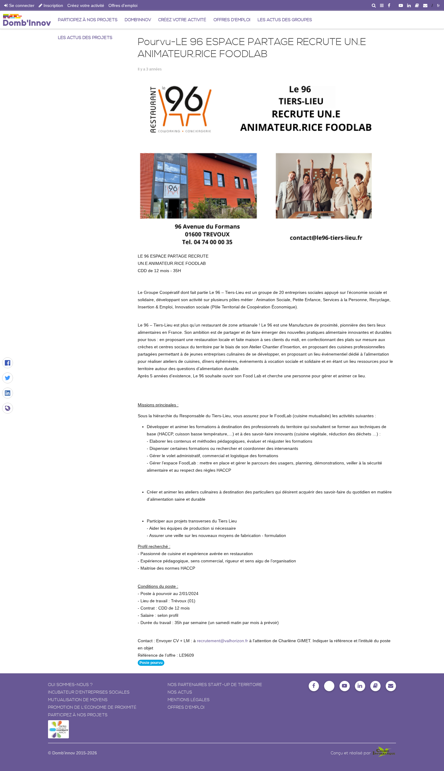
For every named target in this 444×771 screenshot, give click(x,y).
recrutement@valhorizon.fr (222, 640)
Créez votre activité (85, 5)
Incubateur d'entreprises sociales (89, 692)
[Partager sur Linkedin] (7, 393)
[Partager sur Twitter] (7, 377)
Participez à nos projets (78, 715)
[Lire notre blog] (417, 5)
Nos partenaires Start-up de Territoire (215, 685)
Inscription (52, 5)
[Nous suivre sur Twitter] (329, 686)
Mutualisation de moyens (78, 700)
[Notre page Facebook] (389, 5)
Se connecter (21, 5)
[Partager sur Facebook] (7, 362)
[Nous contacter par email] (425, 5)
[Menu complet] (382, 5)
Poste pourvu (151, 663)
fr (438, 5)
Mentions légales (189, 700)
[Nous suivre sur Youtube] (401, 5)
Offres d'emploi (122, 5)
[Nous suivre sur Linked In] (409, 5)
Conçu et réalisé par (351, 753)
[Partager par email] (7, 408)
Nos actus (180, 692)
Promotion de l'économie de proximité (92, 707)
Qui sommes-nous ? (70, 685)
